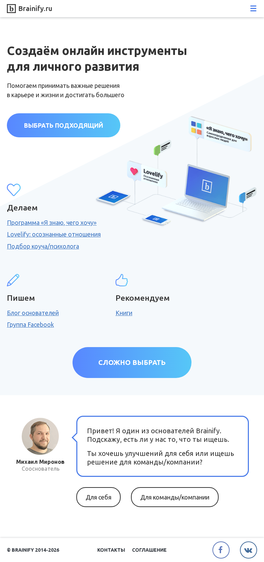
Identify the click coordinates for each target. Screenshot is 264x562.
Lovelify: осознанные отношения (54, 234)
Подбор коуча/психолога (43, 246)
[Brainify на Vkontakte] (248, 550)
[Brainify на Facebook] (221, 550)
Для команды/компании (174, 497)
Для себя (98, 497)
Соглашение (149, 550)
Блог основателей (33, 312)
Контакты (111, 550)
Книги (124, 312)
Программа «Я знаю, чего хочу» (52, 222)
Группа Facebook (30, 324)
